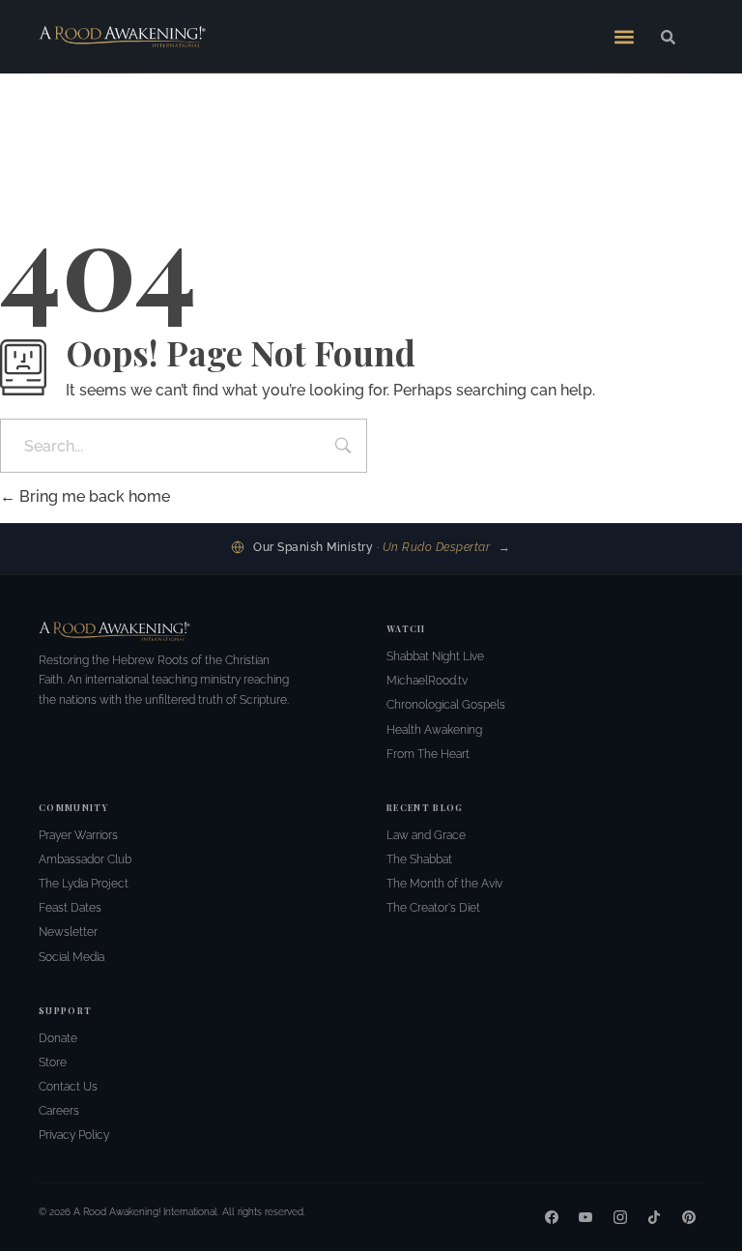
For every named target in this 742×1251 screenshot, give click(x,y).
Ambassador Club (85, 859)
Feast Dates (70, 908)
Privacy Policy (74, 1135)
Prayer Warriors (78, 835)
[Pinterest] (688, 1217)
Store (53, 1062)
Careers (59, 1111)
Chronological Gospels (445, 705)
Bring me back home (92, 496)
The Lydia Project (83, 883)
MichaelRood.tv (427, 680)
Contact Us (68, 1086)
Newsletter (68, 932)
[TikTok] (654, 1217)
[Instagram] (620, 1217)
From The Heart (428, 754)
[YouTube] (585, 1217)
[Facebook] (551, 1217)
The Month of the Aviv (444, 883)
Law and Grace (426, 835)
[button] (624, 36)
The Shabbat (419, 859)
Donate (58, 1038)
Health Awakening (434, 730)
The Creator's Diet (433, 908)
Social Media (71, 957)
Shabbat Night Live (435, 656)
